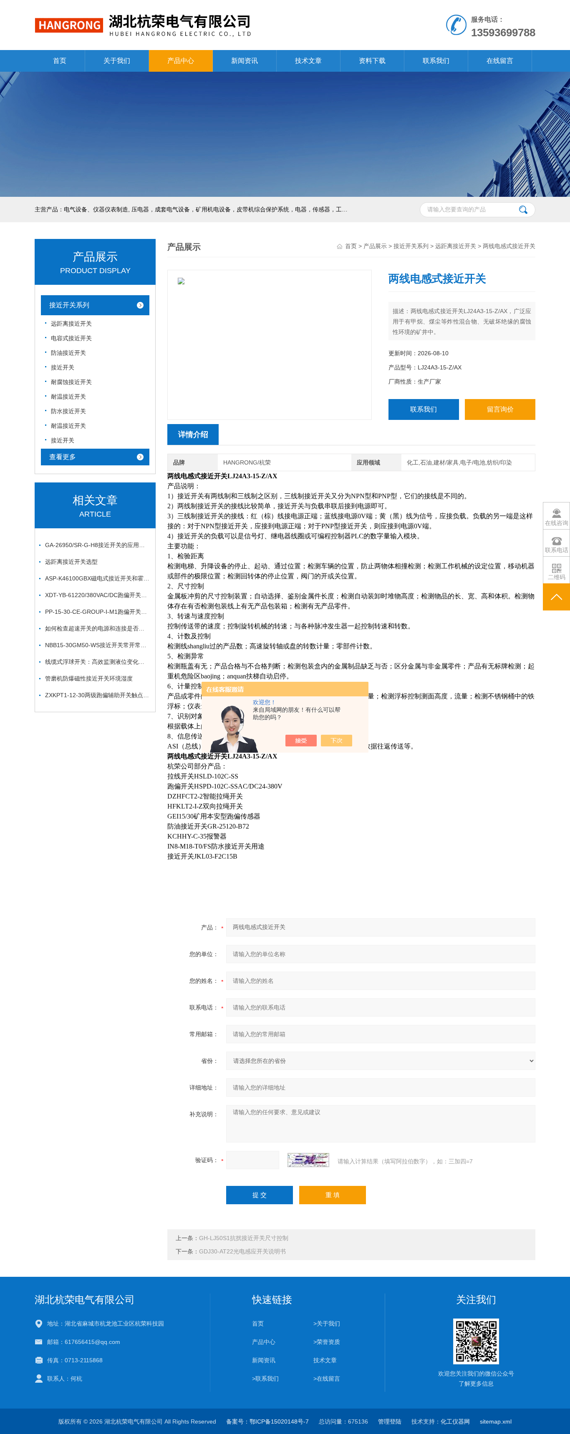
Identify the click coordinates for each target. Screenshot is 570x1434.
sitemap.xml (496, 1421)
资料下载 (372, 60)
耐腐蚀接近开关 (71, 382)
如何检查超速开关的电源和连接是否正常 (97, 628)
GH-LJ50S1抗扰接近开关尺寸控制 (243, 1238)
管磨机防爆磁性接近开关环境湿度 (89, 678)
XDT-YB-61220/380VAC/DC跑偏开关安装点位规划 (97, 595)
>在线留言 (326, 1378)
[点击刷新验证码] (308, 1160)
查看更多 (62, 456)
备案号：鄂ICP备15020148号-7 (267, 1421)
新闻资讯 (244, 60)
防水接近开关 (68, 411)
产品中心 (180, 60)
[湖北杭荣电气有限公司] (188, 8)
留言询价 (500, 409)
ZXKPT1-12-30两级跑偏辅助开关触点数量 (97, 695)
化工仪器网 (455, 1421)
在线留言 (500, 60)
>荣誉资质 (326, 1342)
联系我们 (436, 60)
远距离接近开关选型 (71, 561)
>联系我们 (265, 1378)
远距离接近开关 (71, 323)
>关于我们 (326, 1323)
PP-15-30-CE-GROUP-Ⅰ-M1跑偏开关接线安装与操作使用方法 (97, 611)
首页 (59, 60)
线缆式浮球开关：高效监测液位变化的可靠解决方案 (97, 661)
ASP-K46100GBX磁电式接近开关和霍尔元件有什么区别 (97, 578)
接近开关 (62, 367)
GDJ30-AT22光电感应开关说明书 (242, 1251)
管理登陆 (389, 1421)
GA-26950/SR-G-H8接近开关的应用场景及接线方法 (97, 545)
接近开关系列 (69, 305)
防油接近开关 (68, 352)
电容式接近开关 (71, 338)
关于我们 (116, 60)
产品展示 (375, 246)
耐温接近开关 (68, 396)
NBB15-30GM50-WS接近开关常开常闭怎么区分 (97, 645)
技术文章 (308, 60)
